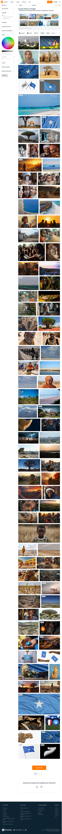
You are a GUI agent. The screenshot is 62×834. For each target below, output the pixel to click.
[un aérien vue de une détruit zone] (28, 505)
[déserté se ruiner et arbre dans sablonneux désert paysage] (50, 72)
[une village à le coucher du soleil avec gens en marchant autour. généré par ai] (49, 643)
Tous (4, 15)
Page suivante (39, 767)
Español (56, 809)
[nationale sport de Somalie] (28, 368)
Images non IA (6, 18)
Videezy (4, 811)
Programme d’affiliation (25, 811)
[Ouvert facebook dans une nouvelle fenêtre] (14, 829)
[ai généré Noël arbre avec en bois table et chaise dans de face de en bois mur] (50, 479)
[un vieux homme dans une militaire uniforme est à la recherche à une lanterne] (50, 628)
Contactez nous (41, 809)
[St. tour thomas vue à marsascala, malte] (27, 324)
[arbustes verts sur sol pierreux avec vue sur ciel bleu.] (28, 628)
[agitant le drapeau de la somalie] (28, 72)
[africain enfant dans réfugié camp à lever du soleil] (29, 479)
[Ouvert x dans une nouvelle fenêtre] (23, 829)
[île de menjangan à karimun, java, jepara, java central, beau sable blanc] (50, 601)
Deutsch (56, 813)
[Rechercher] (56, 5)
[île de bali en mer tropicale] (27, 411)
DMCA (21, 809)
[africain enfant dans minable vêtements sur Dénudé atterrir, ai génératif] (50, 687)
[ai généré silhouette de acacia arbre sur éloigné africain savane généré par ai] (29, 465)
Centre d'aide (40, 808)
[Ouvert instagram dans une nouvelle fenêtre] (16, 829)
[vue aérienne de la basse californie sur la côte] (28, 206)
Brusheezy (5, 808)
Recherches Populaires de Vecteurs (25, 814)
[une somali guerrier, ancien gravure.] (22, 151)
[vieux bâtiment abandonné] (50, 136)
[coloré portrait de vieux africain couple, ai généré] (49, 151)
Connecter (55, 1)
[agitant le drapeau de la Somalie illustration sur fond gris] (50, 86)
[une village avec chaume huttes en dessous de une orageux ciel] (49, 411)
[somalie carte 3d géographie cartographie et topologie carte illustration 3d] (50, 751)
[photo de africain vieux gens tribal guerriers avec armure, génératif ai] (51, 338)
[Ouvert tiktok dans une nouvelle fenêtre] (21, 829)
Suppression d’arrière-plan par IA (8, 822)
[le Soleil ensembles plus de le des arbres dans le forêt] (50, 505)
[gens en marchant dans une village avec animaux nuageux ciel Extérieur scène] (49, 192)
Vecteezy (4, 809)
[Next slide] (58, 33)
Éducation (5, 815)
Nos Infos (40, 811)
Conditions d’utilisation (45, 830)
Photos (12, 2)
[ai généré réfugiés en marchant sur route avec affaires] (29, 353)
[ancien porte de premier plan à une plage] (27, 179)
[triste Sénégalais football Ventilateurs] (50, 283)
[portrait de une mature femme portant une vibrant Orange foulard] (49, 382)
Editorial (24, 2)
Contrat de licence (24, 808)
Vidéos (18, 2)
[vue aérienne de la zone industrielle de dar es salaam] (27, 296)
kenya (48, 33)
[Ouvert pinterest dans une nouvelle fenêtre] (19, 829)
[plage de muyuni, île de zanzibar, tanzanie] (50, 206)
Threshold (4, 57)
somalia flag (54, 33)
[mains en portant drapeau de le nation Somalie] (27, 657)
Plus (29, 2)
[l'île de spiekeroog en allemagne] (50, 353)
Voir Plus (54, 23)
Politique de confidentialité (55, 830)
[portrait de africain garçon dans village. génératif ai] (28, 268)
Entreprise (5, 813)
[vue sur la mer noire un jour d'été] (50, 368)
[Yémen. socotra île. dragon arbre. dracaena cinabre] (28, 396)
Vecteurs (6, 2)
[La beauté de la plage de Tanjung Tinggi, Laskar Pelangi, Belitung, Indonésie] (39, 104)
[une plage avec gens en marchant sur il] (49, 396)
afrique (42, 33)
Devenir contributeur (40, 814)
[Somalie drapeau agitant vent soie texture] (39, 704)
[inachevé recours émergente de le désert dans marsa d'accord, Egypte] (49, 550)
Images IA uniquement (8, 17)
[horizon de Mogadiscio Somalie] (28, 42)
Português (57, 811)
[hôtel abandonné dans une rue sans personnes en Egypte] (28, 235)
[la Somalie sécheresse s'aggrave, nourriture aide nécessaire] (29, 588)
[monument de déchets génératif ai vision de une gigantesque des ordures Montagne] (50, 575)
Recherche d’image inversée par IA (8, 819)
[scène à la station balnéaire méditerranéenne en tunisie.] (28, 283)
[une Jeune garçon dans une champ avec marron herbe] (39, 533)
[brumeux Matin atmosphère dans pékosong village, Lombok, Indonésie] (50, 451)
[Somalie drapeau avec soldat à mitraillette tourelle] (33, 672)
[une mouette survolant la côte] (27, 382)
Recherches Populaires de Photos (25, 817)
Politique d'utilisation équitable (53, 830)
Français (56, 815)
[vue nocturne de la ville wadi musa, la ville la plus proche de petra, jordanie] (49, 296)
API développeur (6, 816)
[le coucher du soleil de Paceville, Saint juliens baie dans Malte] (49, 268)
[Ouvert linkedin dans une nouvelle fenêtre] (18, 829)
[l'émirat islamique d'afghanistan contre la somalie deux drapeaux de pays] (28, 86)
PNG (37, 33)
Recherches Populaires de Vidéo (25, 819)
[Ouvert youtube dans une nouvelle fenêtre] (25, 829)
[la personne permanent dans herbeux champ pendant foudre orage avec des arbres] (28, 438)
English (56, 808)
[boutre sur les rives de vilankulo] (51, 165)
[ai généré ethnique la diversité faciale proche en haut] (27, 192)
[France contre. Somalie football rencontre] (52, 722)
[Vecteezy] (2, 2)
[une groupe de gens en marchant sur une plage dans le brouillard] (51, 588)
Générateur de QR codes (8, 824)
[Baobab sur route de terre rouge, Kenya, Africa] (49, 324)
